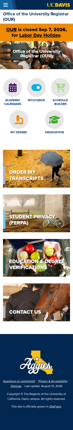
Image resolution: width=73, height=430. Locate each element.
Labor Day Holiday (39, 35)
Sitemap (16, 386)
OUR (11, 29)
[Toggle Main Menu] (5, 5)
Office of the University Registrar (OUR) (36, 16)
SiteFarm (55, 406)
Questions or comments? (19, 381)
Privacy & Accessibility (53, 381)
